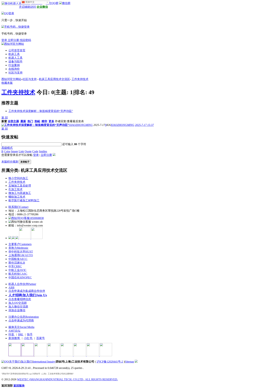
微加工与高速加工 (19, 193)
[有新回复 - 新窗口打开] (2, 125)
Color (7, 151)
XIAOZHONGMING (81, 124)
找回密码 (25, 40)
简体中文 (30, 2)
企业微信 (42, 6)
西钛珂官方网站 (11, 79)
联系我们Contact (18, 206)
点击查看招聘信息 (19, 299)
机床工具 (14, 54)
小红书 (28, 338)
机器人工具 (15, 57)
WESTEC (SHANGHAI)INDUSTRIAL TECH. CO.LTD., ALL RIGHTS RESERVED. (67, 379)
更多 (51, 121)
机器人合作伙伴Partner (22, 283)
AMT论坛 (14, 330)
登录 (4, 40)
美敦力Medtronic (18, 247)
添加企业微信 (16, 310)
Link (21, 151)
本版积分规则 (9, 161)
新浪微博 (14, 338)
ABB (11, 287)
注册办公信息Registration (23, 316)
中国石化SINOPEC (20, 277)
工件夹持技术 (80, 79)
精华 (44, 121)
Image (14, 151)
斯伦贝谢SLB (16, 262)
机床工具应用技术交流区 (54, 79)
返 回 (4, 117)
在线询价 (14, 68)
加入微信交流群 (18, 306)
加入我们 (26, 361)
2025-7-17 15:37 (144, 124)
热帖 (37, 121)
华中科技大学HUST (20, 251)
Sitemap (129, 361)
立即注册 (14, 40)
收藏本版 (7, 82)
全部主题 (13, 121)
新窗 (4, 121)
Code (35, 151)
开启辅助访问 (27, 6)
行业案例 (14, 65)
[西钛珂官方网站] (12, 43)
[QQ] (4, 361)
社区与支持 (15, 72)
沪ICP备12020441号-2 (110, 361)
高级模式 (7, 147)
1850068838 (37, 218)
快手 (30, 334)
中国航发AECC (17, 258)
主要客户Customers (20, 244)
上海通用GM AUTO (20, 255)
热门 (30, 121)
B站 (21, 334)
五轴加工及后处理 (19, 185)
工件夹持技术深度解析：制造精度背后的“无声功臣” (40, 111)
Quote (28, 151)
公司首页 (16, 50)
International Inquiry (44, 361)
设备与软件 (15, 61)
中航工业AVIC (17, 270)
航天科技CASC (17, 273)
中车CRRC (15, 266)
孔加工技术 (15, 189)
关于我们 (14, 361)
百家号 (40, 338)
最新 (23, 121)
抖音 (11, 334)
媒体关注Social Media (21, 327)
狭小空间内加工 (18, 178)
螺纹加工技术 (16, 196)
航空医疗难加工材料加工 (23, 200)
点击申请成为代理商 (21, 320)
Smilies (43, 151)
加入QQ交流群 (17, 302)
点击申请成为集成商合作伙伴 (26, 290)
